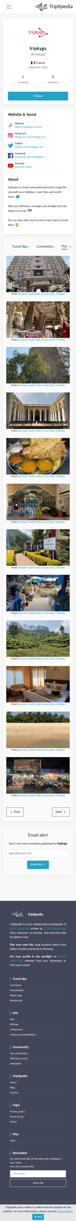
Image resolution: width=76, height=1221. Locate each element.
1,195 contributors (54, 928)
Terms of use (16, 1116)
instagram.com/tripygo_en (29, 137)
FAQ (12, 1019)
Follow (38, 96)
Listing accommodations (23, 1034)
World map (16, 995)
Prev (16, 812)
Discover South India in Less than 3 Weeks (41, 294)
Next (59, 812)
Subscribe (37, 864)
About (13, 1082)
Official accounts (19, 1058)
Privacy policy (17, 1111)
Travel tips (20, 246)
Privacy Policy (64, 1211)
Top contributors (19, 1053)
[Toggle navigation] (9, 7)
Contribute (15, 985)
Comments (45, 246)
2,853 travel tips (19, 928)
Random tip (16, 1000)
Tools (12, 1140)
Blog (12, 1087)
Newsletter (15, 1063)
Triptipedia (60, 7)
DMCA (13, 1122)
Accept (38, 1216)
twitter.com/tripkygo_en (29, 147)
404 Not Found (23, 167)
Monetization (17, 990)
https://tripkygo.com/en (28, 127)
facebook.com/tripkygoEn (29, 157)
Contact (14, 1092)
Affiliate (14, 1024)
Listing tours (16, 1029)
